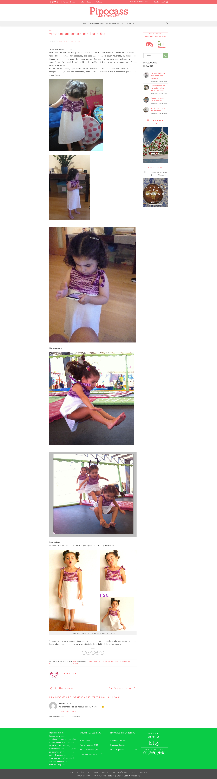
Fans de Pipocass (100, 661)
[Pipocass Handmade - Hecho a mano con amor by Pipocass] (108, 12)
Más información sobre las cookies (124, 772)
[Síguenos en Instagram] (52, 2)
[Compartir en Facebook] (84, 653)
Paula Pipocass (75, 41)
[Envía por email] (93, 653)
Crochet (90, 661)
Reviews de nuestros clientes (74, 2)
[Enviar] (165, 55)
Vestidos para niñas (80, 664)
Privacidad (74, 772)
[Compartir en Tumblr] (102, 653)
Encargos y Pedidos (94, 2)
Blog (50, 30)
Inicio (85, 23)
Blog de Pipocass (114, 23)
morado (110, 661)
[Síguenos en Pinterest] (163, 753)
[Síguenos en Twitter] (55, 2)
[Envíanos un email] (57, 2)
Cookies (105, 772)
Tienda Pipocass (97, 23)
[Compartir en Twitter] (88, 653)
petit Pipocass (56, 755)
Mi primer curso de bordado (158, 109)
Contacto (129, 23)
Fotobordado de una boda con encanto (158, 75)
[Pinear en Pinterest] (97, 653)
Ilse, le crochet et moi (120, 688)
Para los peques (121, 661)
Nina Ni (136, 776)
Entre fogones (86, 745)
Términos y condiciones (89, 772)
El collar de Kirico (63, 688)
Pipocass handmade (57, 733)
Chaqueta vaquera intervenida (159, 99)
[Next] (164, 145)
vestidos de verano (64, 664)
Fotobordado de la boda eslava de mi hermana (158, 88)
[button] (161, 2)
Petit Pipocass (87, 750)
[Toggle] (136, 744)
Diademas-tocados (118, 740)
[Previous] (147, 145)
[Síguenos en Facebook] (50, 2)
